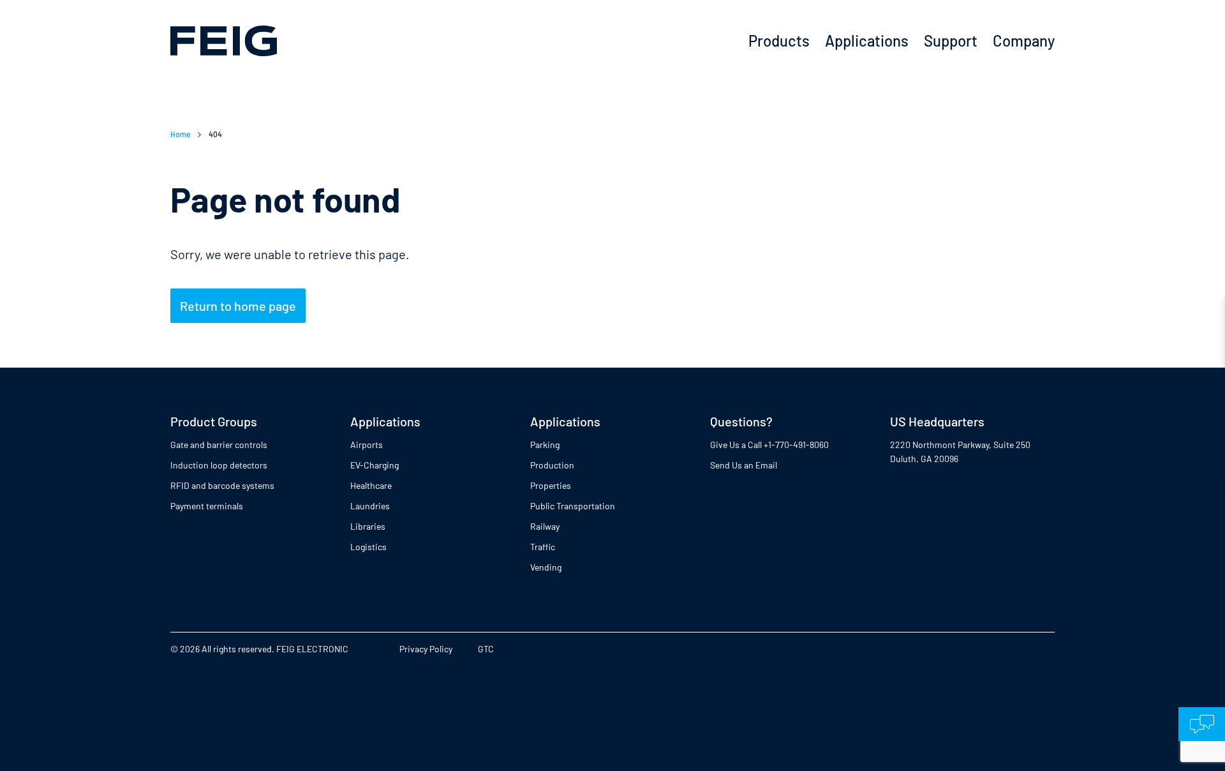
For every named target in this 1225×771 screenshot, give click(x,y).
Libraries (367, 526)
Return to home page (238, 305)
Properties (550, 485)
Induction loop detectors (218, 465)
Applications (867, 40)
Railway (545, 526)
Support (950, 40)
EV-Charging (374, 465)
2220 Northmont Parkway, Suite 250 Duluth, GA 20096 (960, 451)
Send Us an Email (743, 465)
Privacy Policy (425, 648)
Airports (366, 444)
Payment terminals (206, 505)
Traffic (542, 546)
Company (1024, 40)
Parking (545, 444)
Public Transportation (572, 505)
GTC (486, 648)
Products (779, 40)
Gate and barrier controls (218, 444)
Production (552, 465)
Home (180, 134)
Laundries (370, 505)
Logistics (368, 546)
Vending (545, 567)
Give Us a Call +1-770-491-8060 (769, 444)
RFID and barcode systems (222, 485)
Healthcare (371, 485)
